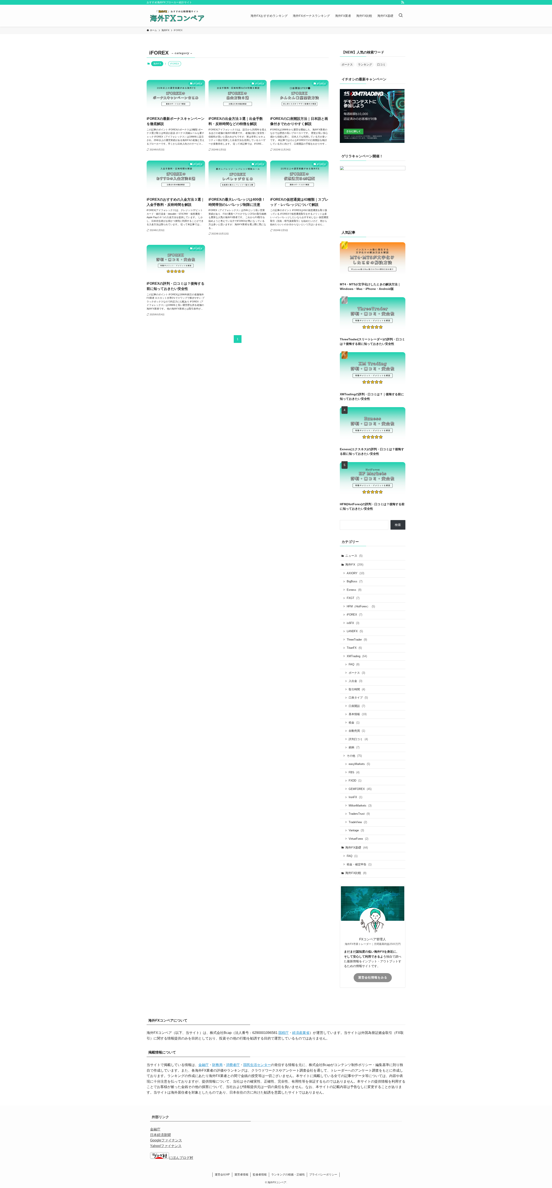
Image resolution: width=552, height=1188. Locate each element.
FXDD (355, 780)
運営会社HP (222, 1174)
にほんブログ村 (181, 1158)
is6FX (353, 623)
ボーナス (347, 64)
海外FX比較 (355, 873)
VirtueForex (358, 838)
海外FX (157, 63)
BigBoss (354, 581)
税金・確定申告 (359, 864)
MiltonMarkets (360, 805)
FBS (354, 772)
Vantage (356, 830)
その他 (354, 755)
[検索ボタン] (400, 16)
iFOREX (354, 614)
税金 (354, 722)
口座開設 (357, 706)
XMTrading (357, 656)
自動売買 (357, 730)
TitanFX (354, 647)
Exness (354, 589)
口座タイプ (358, 697)
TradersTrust (359, 813)
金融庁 (203, 1065)
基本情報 (358, 714)
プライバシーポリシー (323, 1174)
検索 (398, 525)
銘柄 (354, 747)
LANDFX (355, 631)
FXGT (353, 598)
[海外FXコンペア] (177, 15)
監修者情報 (260, 1174)
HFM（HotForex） (361, 606)
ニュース (353, 555)
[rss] (402, 2)
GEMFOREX (360, 789)
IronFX (355, 797)
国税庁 (283, 1033)
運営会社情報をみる (372, 977)
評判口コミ (358, 739)
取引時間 (357, 689)
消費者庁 (233, 1065)
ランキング (365, 64)
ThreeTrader (357, 639)
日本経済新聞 (160, 1135)
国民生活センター (257, 1065)
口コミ (381, 64)
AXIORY (355, 573)
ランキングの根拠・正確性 (288, 1174)
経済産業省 (300, 1033)
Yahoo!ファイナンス (166, 1146)
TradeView (358, 822)
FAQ (354, 664)
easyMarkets (359, 764)
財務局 (217, 1065)
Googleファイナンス (166, 1140)
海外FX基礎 (356, 847)
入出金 (355, 681)
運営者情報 (241, 1174)
